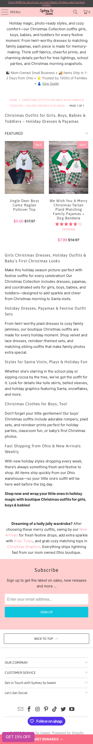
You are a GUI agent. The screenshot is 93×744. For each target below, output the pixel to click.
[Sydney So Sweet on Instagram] (37, 709)
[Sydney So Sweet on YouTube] (71, 709)
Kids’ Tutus (23, 541)
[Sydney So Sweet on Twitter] (63, 709)
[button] (46, 739)
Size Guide (50, 83)
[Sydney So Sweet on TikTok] (54, 709)
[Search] (75, 12)
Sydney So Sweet (36, 733)
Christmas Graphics (23, 546)
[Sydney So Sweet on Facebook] (29, 709)
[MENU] (2, 12)
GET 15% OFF (18, 737)
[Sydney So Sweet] (46, 12)
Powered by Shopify (68, 733)
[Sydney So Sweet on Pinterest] (46, 709)
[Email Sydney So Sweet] (20, 709)
